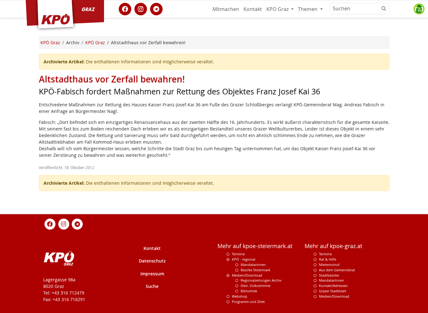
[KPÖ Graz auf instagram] (141, 8)
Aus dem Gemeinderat (337, 270)
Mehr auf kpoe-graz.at (333, 246)
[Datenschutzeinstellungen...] (419, 9)
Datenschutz (152, 261)
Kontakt (252, 9)
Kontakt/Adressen (333, 285)
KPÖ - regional (243, 259)
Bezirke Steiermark (255, 270)
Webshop (239, 296)
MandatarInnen (331, 280)
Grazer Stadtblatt (332, 291)
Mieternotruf (329, 264)
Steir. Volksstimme (255, 285)
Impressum (152, 274)
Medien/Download (247, 275)
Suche (152, 286)
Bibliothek (249, 291)
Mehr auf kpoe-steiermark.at (254, 246)
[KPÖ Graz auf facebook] (125, 8)
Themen (308, 9)
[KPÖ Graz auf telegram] (156, 8)
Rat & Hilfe (327, 259)
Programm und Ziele (248, 301)
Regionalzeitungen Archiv (261, 280)
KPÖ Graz (278, 9)
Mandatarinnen (253, 264)
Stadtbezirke (329, 275)
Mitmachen (225, 9)
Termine (238, 254)
